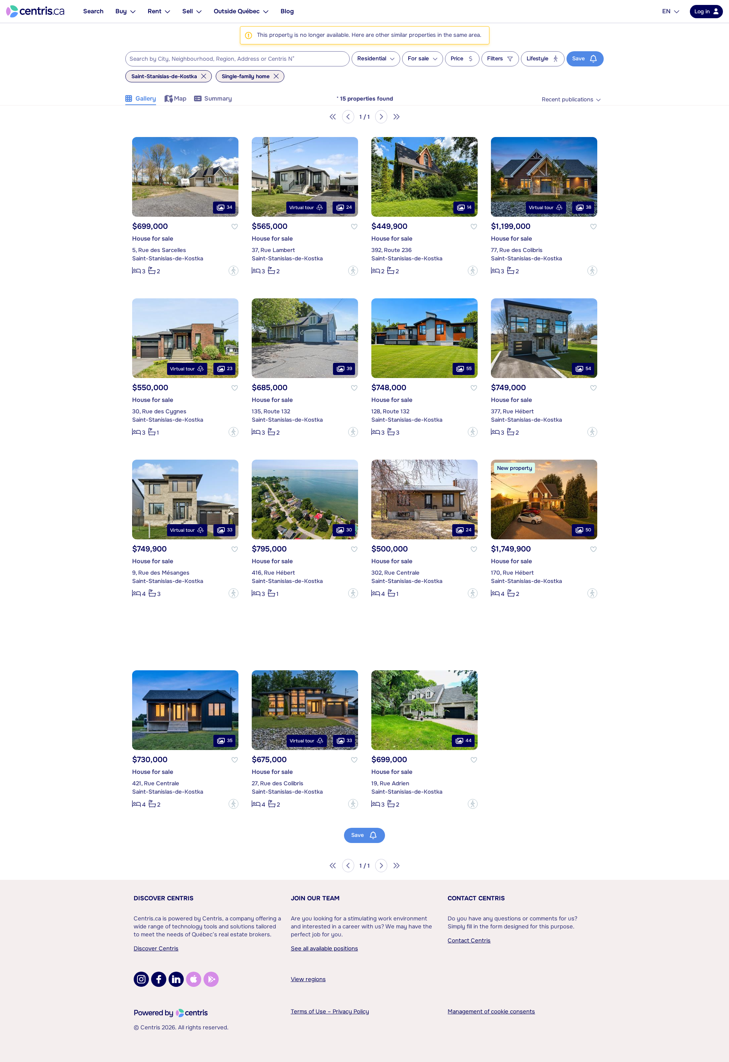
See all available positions (324, 948)
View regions (308, 979)
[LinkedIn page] (176, 979)
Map (180, 98)
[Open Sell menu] (199, 11)
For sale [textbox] (418, 58)
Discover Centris (164, 898)
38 (588, 207)
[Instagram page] (141, 979)
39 (349, 369)
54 (588, 369)
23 (229, 369)
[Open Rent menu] (167, 11)
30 (349, 530)
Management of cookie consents (491, 1011)
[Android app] (211, 979)
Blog (287, 11)
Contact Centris (476, 898)
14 (469, 207)
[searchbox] (232, 59)
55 (469, 369)
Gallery (146, 98)
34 (229, 207)
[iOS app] (193, 979)
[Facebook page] (158, 979)
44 (468, 740)
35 (229, 740)
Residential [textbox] (371, 58)
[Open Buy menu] (133, 11)
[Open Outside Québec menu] (266, 11)
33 (229, 530)
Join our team (315, 898)
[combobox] (237, 58)
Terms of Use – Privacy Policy (330, 1011)
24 (349, 207)
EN (666, 11)
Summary (218, 98)
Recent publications (567, 99)
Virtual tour (301, 208)
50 (588, 530)
